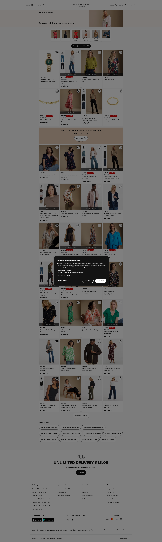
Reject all (88, 280)
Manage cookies (62, 280)
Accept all (101, 280)
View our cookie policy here (64, 275)
